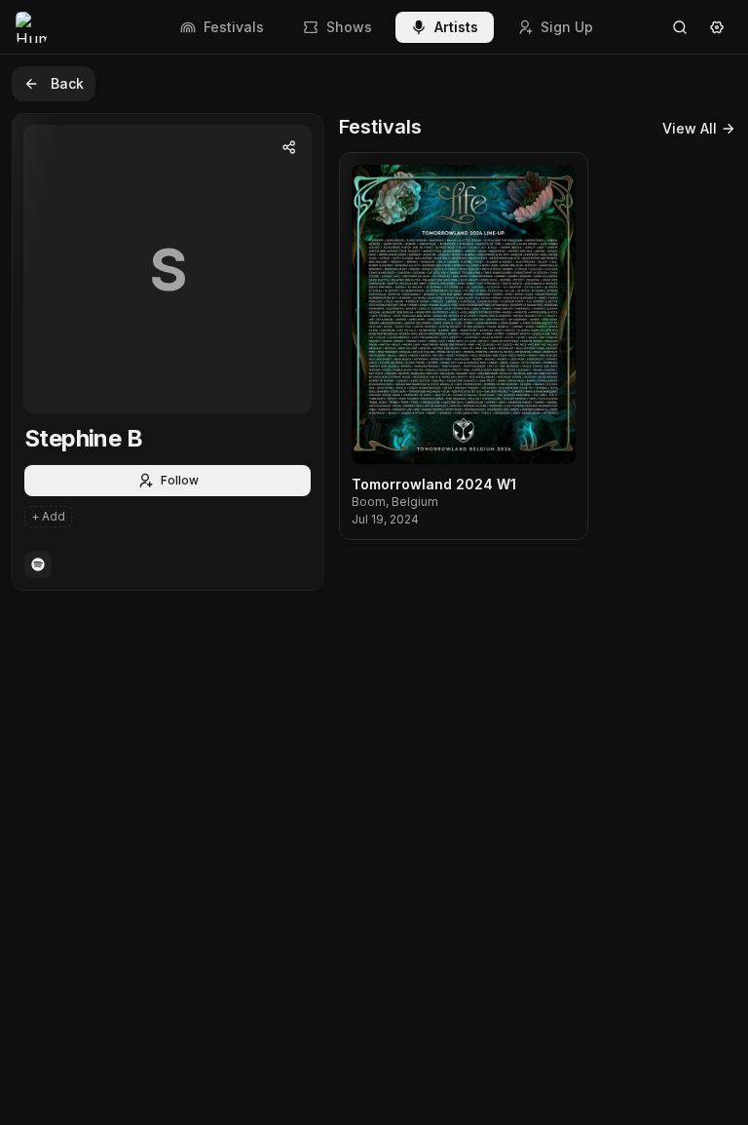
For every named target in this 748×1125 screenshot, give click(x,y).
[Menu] (716, 27)
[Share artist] (289, 147)
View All (689, 128)
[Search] (679, 27)
